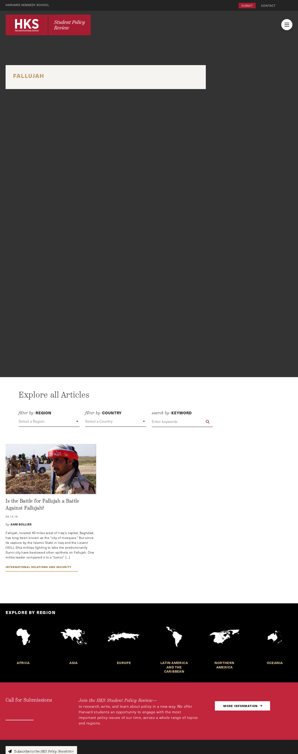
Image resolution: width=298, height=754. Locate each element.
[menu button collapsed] (286, 24)
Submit (247, 5)
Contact (268, 5)
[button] (49, 421)
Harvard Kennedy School (27, 5)
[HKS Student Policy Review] (48, 24)
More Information (240, 706)
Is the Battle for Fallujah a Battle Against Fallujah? (42, 504)
